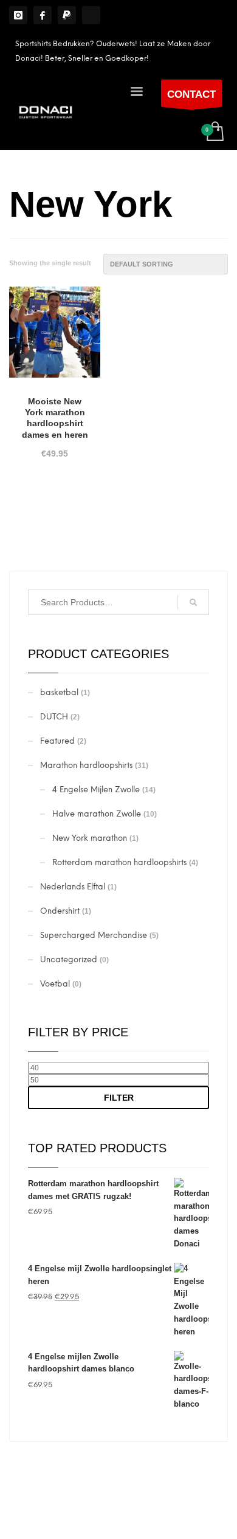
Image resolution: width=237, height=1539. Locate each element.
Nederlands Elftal (72, 886)
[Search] (193, 602)
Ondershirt (60, 911)
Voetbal (55, 983)
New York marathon (89, 838)
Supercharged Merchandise (93, 935)
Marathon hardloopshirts (86, 765)
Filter (119, 1097)
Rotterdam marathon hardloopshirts (119, 862)
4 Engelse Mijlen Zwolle (96, 789)
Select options (55, 515)
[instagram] (18, 15)
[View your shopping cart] (214, 132)
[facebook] (42, 15)
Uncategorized (68, 959)
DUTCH (54, 716)
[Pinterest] (67, 15)
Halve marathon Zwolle (96, 813)
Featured (57, 741)
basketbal (59, 692)
